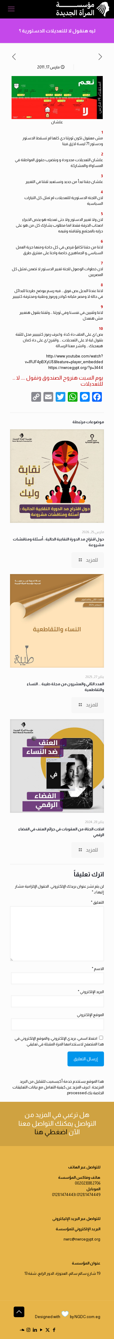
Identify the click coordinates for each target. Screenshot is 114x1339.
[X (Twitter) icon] (47, 1329)
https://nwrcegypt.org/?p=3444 (75, 367)
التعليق (97, 902)
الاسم (98, 968)
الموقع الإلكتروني (90, 1014)
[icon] (22, 1329)
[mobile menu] (11, 9)
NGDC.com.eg (87, 1316)
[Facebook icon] (54, 1329)
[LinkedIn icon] (35, 1329)
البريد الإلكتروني (91, 991)
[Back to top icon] (19, 1312)
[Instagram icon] (28, 1329)
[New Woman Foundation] (82, 9)
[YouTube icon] (41, 1329)
